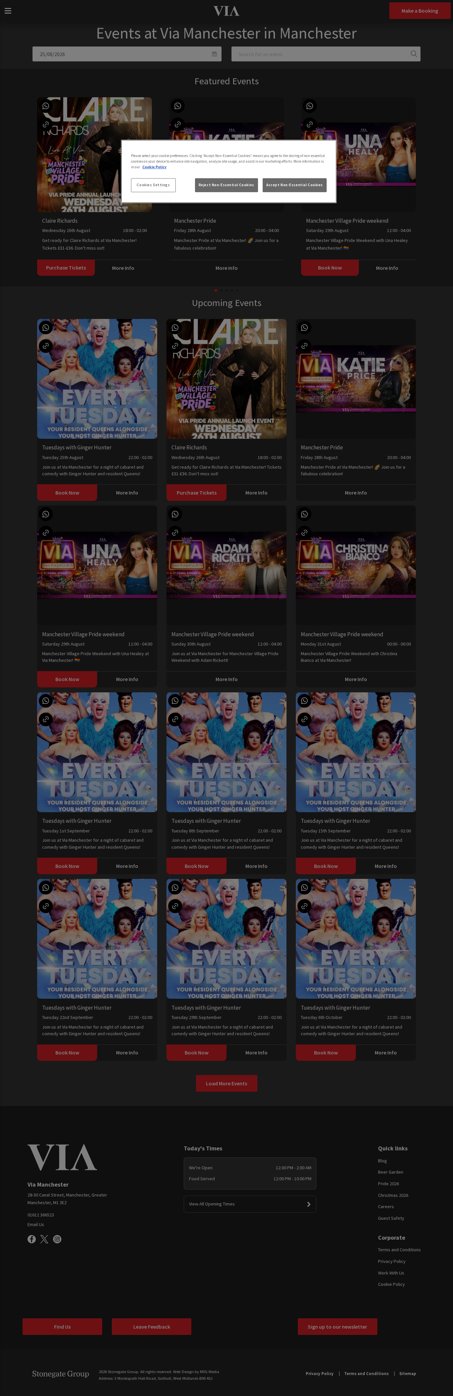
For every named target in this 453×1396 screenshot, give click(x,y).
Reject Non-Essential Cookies (226, 185)
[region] (229, 171)
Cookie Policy (154, 167)
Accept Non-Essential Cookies (294, 185)
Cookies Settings (153, 185)
